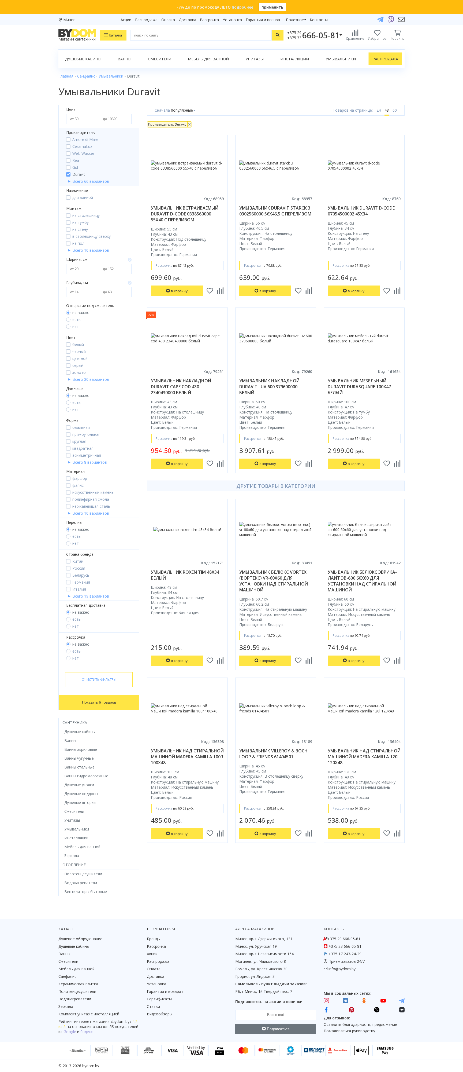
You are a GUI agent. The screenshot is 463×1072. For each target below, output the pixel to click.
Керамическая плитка (78, 983)
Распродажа (146, 19)
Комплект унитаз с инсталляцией (88, 1013)
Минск (69, 19)
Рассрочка (209, 19)
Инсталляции (294, 58)
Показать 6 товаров (99, 702)
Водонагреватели (74, 998)
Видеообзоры (159, 1013)
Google (70, 1031)
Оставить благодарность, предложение (360, 1024)
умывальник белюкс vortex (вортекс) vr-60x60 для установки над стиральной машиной (273, 581)
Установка (232, 19)
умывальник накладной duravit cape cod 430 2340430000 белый (181, 387)
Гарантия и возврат (264, 19)
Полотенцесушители (77, 991)
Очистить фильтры (99, 679)
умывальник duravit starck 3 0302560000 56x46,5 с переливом (275, 211)
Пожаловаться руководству (349, 1030)
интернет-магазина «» (102, 1021)
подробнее (242, 7)
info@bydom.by (342, 968)
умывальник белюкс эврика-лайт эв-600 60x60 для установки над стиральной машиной (362, 581)
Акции (126, 19)
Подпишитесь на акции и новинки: (269, 1001)
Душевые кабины (83, 58)
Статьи (153, 1006)
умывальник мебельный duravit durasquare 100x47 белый (359, 387)
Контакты (319, 19)
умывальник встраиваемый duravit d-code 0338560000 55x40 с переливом (184, 214)
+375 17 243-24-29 (344, 953)
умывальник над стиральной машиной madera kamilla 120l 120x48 (364, 757)
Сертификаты (159, 998)
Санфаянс (67, 976)
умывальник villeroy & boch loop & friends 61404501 (273, 754)
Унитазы (254, 58)
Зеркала (65, 1006)
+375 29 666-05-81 (343, 938)
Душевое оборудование (80, 938)
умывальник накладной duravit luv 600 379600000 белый (269, 387)
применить (272, 7)
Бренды (153, 938)
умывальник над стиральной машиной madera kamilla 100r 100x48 (187, 757)
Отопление (74, 864)
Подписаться (278, 1029)
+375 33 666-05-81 (344, 946)
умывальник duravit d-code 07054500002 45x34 (361, 211)
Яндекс (86, 1031)
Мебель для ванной (208, 58)
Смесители (159, 58)
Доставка (187, 19)
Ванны (124, 58)
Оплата (168, 19)
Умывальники (341, 58)
